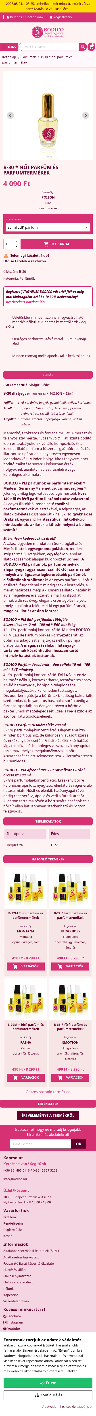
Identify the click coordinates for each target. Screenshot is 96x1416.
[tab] (45, 156)
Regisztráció (12, 1229)
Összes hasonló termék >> (48, 1091)
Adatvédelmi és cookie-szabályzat (67, 1406)
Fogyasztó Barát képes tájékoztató (28, 1263)
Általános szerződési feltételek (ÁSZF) (31, 1251)
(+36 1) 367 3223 (45, 1170)
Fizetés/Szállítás (15, 1270)
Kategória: (11, 278)
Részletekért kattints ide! (25, 302)
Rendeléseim (13, 1223)
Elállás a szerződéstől (19, 1282)
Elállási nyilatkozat (17, 1276)
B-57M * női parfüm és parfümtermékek (25, 915)
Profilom (9, 1217)
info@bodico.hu (15, 1179)
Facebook (13, 1316)
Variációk (26, 966)
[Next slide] (85, 115)
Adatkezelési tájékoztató (21, 1257)
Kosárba (56, 244)
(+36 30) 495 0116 (16, 1170)
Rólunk (8, 1289)
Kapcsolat (10, 1295)
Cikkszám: (10, 271)
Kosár (7, 1236)
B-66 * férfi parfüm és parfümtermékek (70, 1026)
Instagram (14, 1322)
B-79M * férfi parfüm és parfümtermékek (26, 1026)
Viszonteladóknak (16, 1301)
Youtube (13, 1328)
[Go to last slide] (10, 115)
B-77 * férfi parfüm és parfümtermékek (70, 915)
